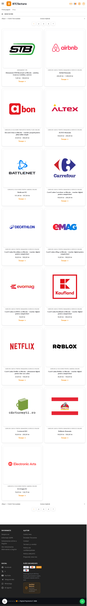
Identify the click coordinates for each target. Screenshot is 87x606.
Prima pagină (6, 10)
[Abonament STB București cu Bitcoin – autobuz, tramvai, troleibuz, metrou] (22, 49)
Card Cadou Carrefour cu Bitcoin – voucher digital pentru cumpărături (65, 193)
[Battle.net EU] (22, 167)
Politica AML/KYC (29, 554)
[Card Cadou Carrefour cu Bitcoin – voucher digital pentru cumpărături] (65, 167)
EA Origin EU (22, 489)
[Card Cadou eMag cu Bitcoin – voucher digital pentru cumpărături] (65, 227)
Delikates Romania (64, 431)
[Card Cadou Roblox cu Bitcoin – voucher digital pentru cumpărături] (65, 346)
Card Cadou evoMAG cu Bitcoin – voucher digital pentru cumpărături (22, 313)
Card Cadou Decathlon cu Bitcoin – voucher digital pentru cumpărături (22, 253)
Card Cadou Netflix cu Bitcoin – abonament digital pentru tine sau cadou (22, 372)
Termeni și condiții (29, 544)
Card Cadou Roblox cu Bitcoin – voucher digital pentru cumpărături (65, 372)
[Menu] (3, 3)
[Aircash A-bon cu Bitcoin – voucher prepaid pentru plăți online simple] (22, 109)
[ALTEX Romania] (65, 107)
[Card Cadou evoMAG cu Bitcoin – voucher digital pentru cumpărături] (22, 286)
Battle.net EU (22, 192)
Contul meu (27, 534)
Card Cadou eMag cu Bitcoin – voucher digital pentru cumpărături (64, 253)
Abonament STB (22, 70)
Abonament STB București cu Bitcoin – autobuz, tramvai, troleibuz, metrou (22, 74)
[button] (84, 4)
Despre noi (5, 534)
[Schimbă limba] (75, 3)
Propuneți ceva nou (30, 557)
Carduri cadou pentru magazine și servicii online (65, 70)
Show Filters (8, 14)
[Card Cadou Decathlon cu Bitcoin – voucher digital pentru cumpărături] (22, 227)
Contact (26, 541)
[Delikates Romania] (65, 406)
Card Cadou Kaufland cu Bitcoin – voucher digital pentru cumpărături (64, 313)
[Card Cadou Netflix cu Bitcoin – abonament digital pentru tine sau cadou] (22, 346)
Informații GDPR (7, 538)
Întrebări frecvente (30, 538)
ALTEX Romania (65, 132)
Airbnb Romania (65, 73)
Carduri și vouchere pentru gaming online (22, 189)
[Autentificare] (79, 3)
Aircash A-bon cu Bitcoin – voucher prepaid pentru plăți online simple (22, 133)
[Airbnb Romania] (65, 47)
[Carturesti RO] (22, 406)
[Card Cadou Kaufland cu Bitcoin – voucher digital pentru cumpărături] (65, 286)
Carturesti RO (22, 431)
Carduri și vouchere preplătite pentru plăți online (22, 130)
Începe (22, 81)
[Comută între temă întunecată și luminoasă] (4, 601)
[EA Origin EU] (22, 463)
